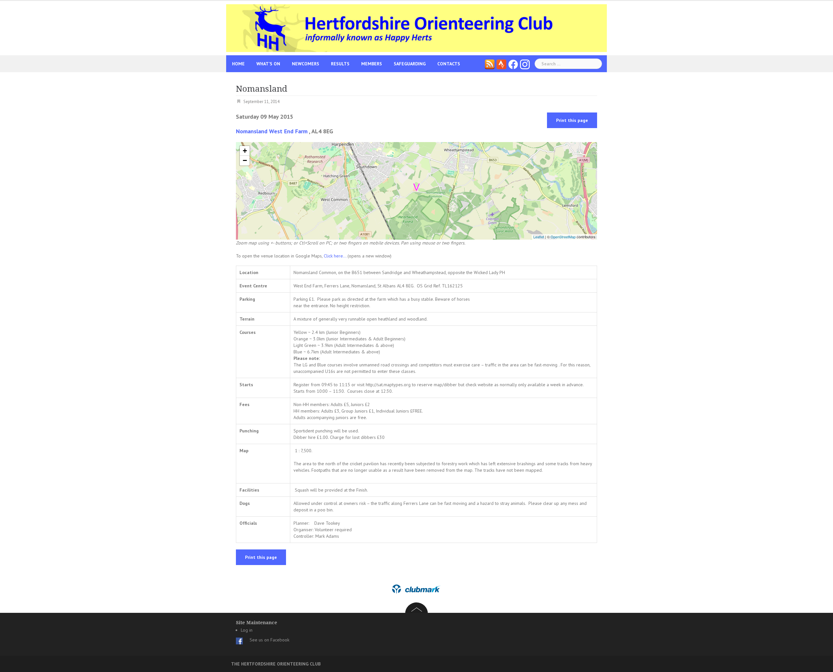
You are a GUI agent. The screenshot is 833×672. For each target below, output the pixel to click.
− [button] (245, 160)
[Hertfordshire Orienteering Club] (416, 28)
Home (238, 64)
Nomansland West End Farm (271, 131)
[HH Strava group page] (501, 63)
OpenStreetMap (563, 236)
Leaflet (538, 236)
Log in (247, 630)
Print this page (572, 120)
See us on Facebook (269, 640)
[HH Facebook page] (513, 63)
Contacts (448, 64)
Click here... (336, 256)
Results (340, 64)
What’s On (268, 64)
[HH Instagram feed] (525, 63)
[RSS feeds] (490, 63)
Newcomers (305, 64)
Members (371, 64)
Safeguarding (410, 64)
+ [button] (245, 151)
